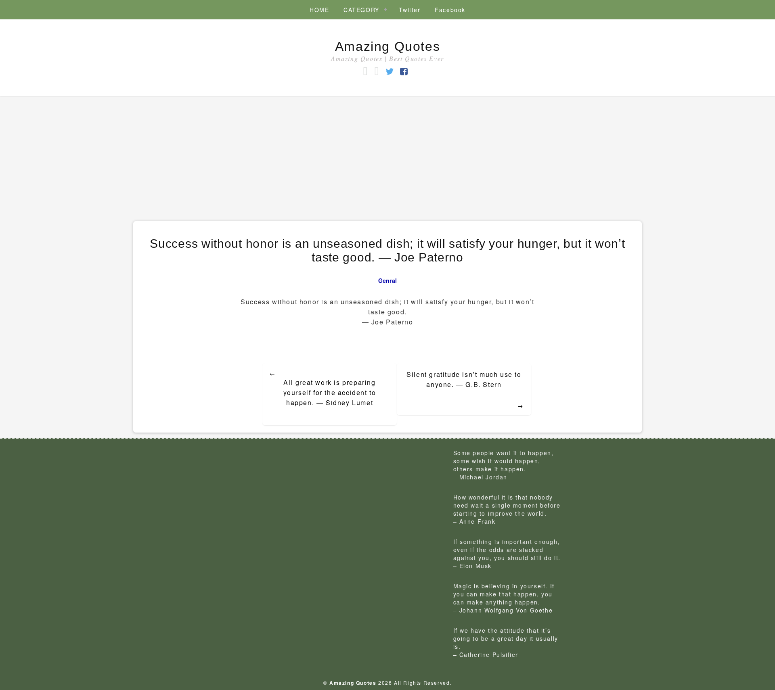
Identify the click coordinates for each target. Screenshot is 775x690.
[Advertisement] (387, 156)
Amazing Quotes (387, 46)
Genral (387, 280)
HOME (319, 10)
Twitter (409, 10)
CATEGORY (361, 10)
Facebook (450, 10)
